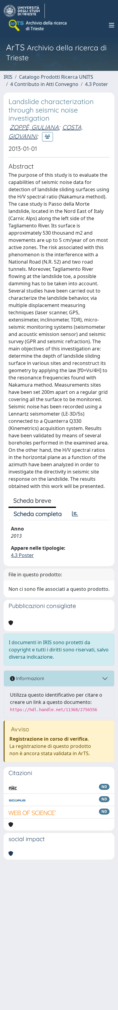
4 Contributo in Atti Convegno (44, 84)
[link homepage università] (38, 25)
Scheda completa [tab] (38, 514)
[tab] (75, 514)
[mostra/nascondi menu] (111, 25)
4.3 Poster (96, 84)
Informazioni (29, 678)
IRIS (8, 77)
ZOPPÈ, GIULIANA (34, 127)
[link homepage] (24, 11)
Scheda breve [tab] (32, 500)
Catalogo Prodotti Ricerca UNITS (56, 77)
